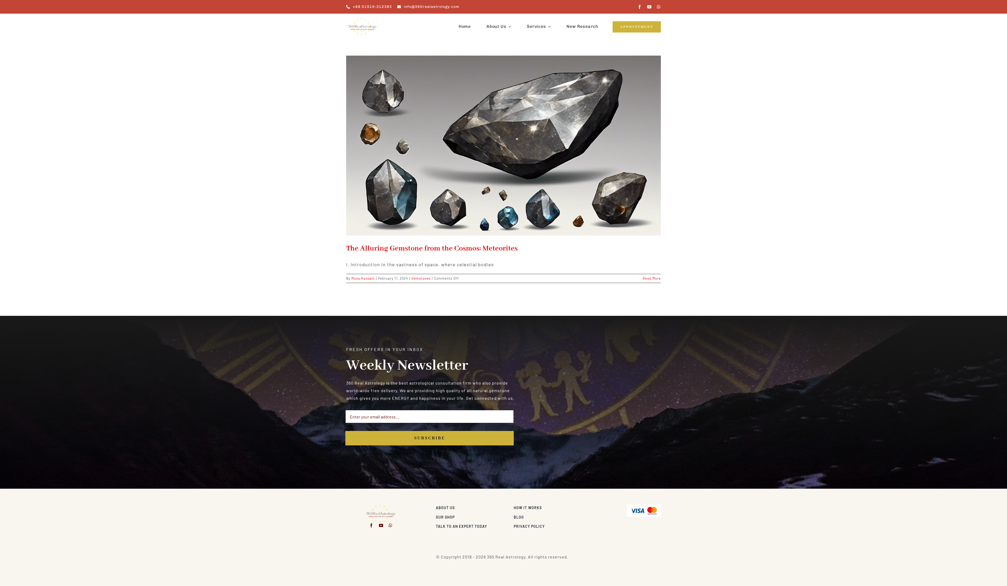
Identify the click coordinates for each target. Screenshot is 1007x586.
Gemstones (421, 278)
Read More (652, 278)
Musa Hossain (363, 278)
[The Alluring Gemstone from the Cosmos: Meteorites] (503, 146)
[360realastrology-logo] (362, 19)
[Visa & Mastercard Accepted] (644, 506)
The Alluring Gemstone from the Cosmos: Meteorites (432, 248)
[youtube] (649, 7)
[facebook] (640, 7)
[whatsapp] (659, 7)
